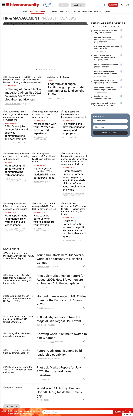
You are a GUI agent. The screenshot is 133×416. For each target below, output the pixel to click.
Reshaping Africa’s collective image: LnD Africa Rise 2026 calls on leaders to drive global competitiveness (23, 94)
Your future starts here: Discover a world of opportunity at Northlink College (60, 259)
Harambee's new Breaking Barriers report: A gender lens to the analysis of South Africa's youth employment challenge (73, 180)
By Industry (113, 26)
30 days (104, 26)
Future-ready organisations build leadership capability (59, 352)
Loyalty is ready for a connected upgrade (102, 97)
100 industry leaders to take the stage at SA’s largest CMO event (59, 319)
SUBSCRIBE (119, 412)
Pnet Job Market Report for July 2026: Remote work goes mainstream (59, 371)
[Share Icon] (84, 266)
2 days (93, 26)
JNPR (64, 137)
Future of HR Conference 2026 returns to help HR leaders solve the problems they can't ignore (74, 228)
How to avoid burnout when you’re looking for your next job (44, 220)
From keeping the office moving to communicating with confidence (15, 170)
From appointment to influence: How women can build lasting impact (16, 220)
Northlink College (43, 267)
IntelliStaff (37, 182)
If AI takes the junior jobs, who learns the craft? (106, 47)
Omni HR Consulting (44, 359)
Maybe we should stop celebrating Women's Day (105, 88)
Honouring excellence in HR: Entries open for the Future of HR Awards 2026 (61, 300)
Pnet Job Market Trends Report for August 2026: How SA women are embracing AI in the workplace (61, 279)
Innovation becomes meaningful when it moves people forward (105, 39)
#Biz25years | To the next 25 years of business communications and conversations (16, 132)
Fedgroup (51, 98)
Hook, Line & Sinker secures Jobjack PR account (105, 31)
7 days (98, 26)
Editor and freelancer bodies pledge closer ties (106, 66)
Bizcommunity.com (11, 143)
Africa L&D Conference (13, 104)
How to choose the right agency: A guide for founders (106, 81)
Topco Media (67, 240)
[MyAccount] (128, 5)
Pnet (35, 139)
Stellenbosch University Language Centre (13, 180)
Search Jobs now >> (110, 133)
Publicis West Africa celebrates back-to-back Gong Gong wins (104, 57)
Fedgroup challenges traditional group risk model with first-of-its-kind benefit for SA (66, 89)
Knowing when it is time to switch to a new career (62, 336)
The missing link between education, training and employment (74, 128)
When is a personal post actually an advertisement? (105, 72)
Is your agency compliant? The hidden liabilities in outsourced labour (45, 173)
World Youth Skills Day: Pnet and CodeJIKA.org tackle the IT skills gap (59, 392)
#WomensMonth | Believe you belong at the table (105, 104)
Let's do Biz (127, 414)
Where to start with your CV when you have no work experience (45, 128)
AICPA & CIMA (9, 231)
